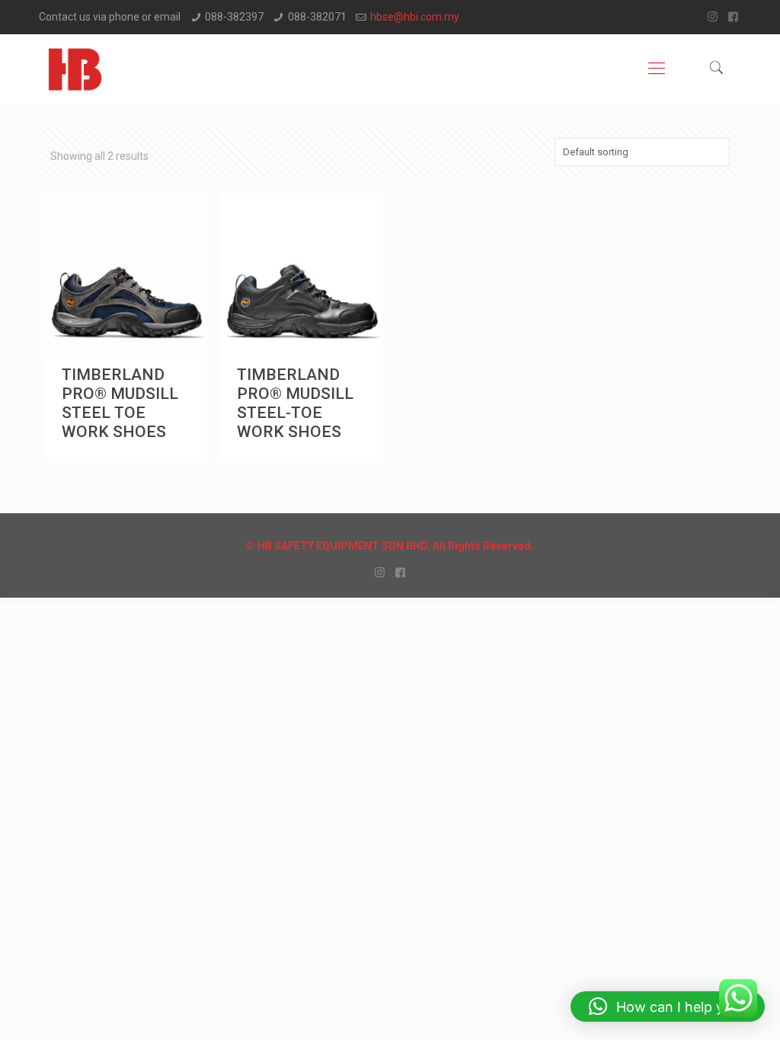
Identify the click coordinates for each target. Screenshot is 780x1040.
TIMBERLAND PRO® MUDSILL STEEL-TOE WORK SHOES (295, 403)
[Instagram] (713, 17)
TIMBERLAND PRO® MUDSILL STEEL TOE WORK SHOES (120, 403)
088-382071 (317, 17)
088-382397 (234, 17)
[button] (668, 1006)
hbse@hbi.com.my (414, 17)
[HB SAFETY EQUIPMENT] (75, 68)
